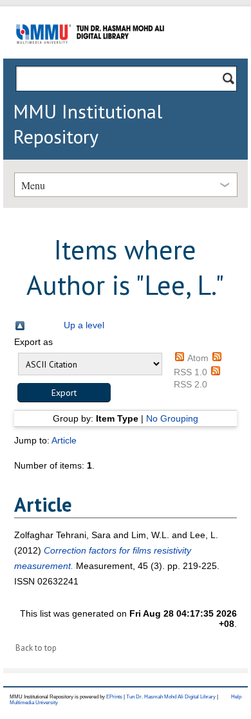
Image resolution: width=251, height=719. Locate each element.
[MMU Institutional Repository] (90, 56)
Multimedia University (34, 702)
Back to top (36, 647)
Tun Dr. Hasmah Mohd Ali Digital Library (171, 697)
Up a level (84, 325)
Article (64, 440)
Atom (198, 358)
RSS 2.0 (190, 384)
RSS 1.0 (190, 372)
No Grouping (172, 418)
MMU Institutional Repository (87, 123)
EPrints (114, 697)
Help (236, 697)
